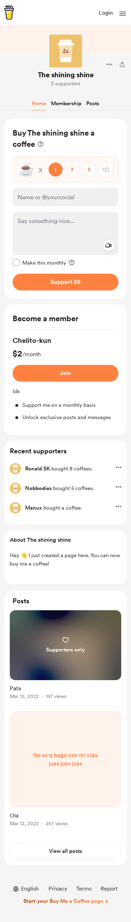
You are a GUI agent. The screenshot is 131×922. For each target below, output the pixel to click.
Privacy (58, 888)
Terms (84, 888)
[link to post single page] (65, 655)
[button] (122, 13)
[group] (65, 378)
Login (106, 12)
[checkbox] (39, 262)
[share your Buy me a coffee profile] (122, 64)
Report (109, 888)
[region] (65, 209)
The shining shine (66, 75)
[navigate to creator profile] (65, 51)
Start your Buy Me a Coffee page (63, 901)
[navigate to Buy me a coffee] (9, 13)
